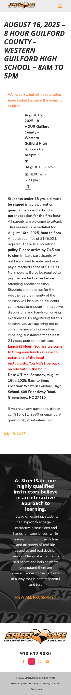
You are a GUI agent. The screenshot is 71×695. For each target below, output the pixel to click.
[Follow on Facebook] (24, 661)
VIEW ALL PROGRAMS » (35, 597)
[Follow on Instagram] (31, 661)
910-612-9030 (35, 653)
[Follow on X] (39, 661)
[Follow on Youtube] (47, 661)
